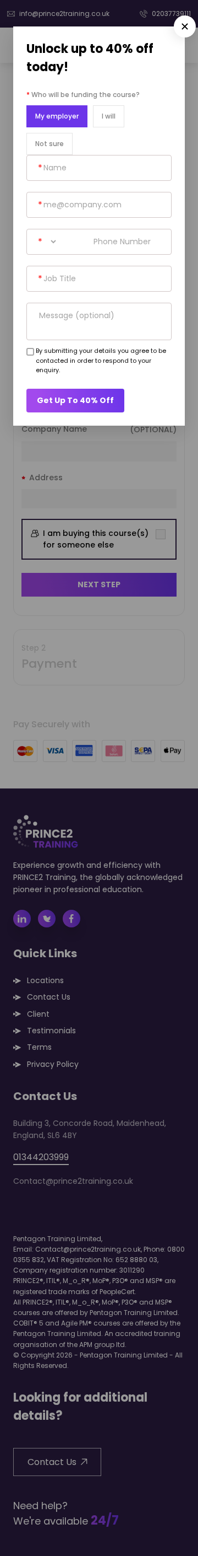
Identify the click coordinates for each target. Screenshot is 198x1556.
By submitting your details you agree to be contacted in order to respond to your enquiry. (101, 360)
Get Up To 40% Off (75, 400)
